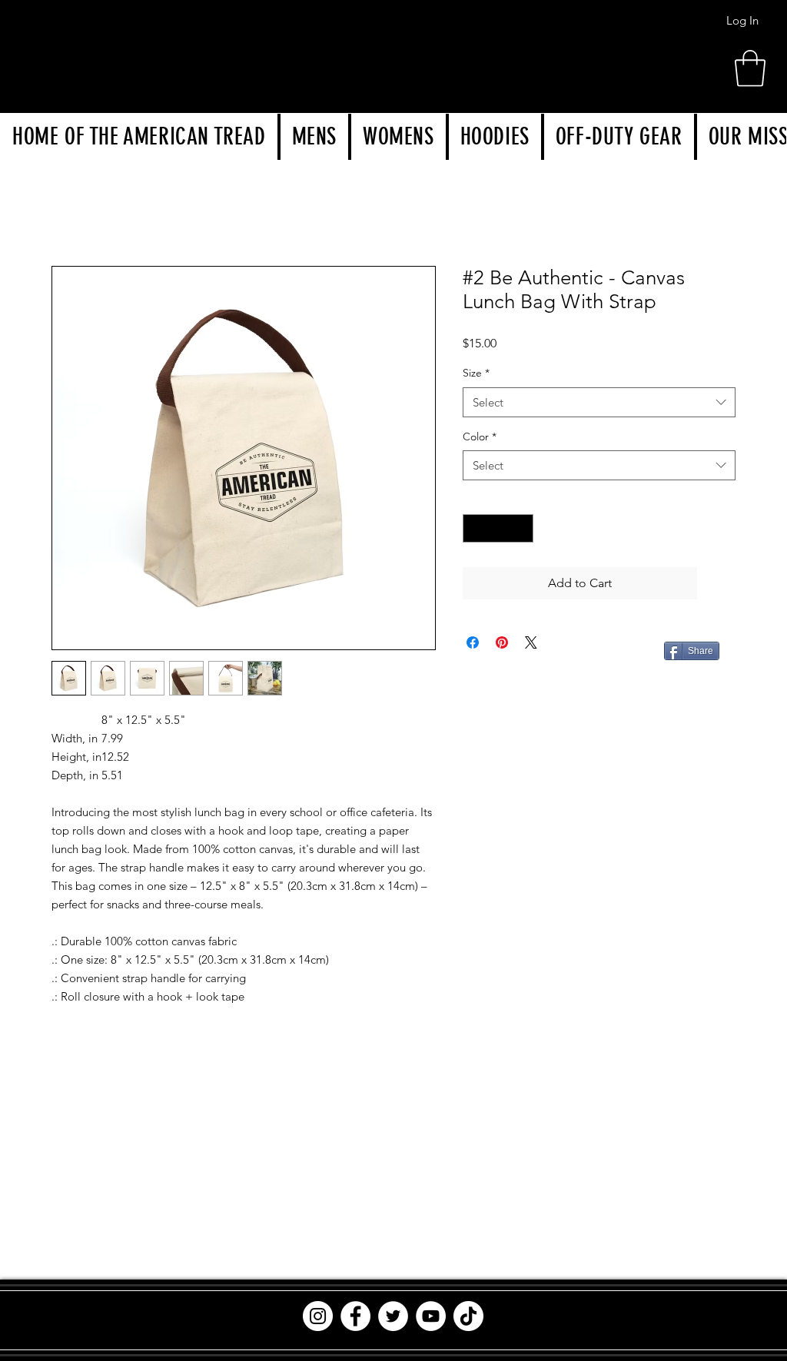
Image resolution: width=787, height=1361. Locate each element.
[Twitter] (393, 1316)
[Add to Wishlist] (719, 583)
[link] (750, 68)
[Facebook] (355, 1316)
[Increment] (521, 528)
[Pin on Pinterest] (502, 642)
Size (476, 373)
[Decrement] (474, 528)
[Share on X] (531, 642)
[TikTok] (468, 1316)
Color (479, 436)
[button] (314, 137)
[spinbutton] (498, 528)
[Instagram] (318, 1316)
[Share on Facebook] (472, 642)
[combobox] (599, 402)
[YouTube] (431, 1316)
